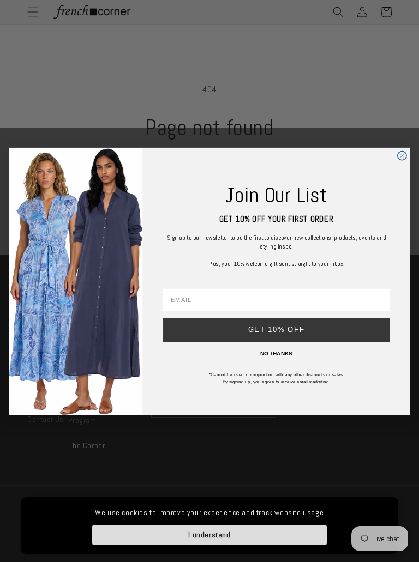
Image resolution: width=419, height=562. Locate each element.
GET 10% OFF (276, 329)
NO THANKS (276, 353)
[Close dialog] (402, 155)
